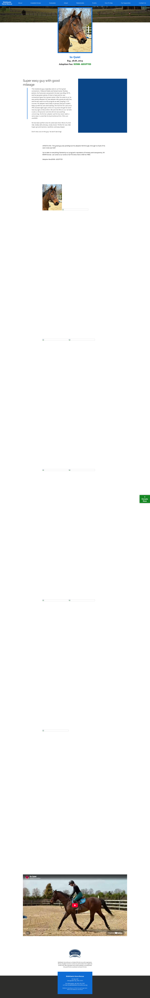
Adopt (66, 3)
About (20, 3)
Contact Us (142, 3)
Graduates (52, 3)
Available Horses (36, 3)
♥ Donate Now (145, 499)
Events (94, 3)
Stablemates (80, 3)
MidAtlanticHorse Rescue (7, 3)
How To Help (109, 3)
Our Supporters (125, 3)
